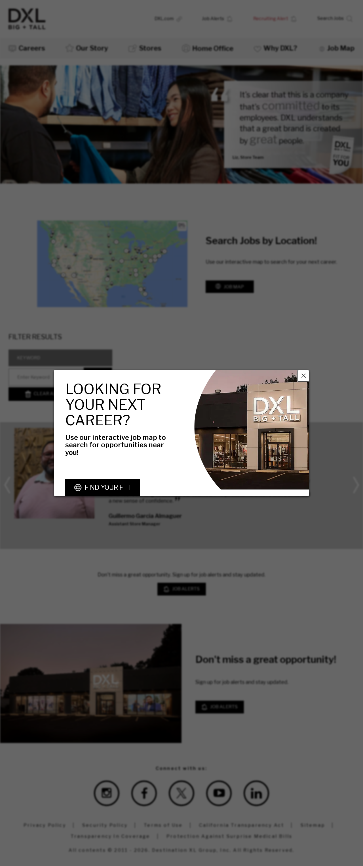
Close (303, 375)
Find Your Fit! (108, 488)
